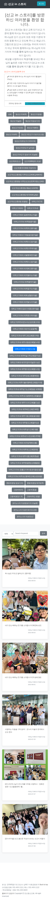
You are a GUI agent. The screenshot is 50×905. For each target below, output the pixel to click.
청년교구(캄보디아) (32, 121)
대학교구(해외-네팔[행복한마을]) (25, 255)
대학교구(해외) (17, 208)
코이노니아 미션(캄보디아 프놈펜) (25, 503)
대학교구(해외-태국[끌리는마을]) (25, 275)
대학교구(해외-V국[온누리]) (25, 349)
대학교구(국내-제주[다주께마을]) (25, 248)
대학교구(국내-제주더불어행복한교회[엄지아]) (25, 383)
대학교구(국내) (32, 208)
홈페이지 (5, 893)
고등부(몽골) (32, 490)
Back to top (44, 885)
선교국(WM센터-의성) (32, 161)
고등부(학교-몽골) (33, 496)
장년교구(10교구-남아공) (25, 148)
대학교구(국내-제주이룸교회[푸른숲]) (25, 456)
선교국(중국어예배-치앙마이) (25, 168)
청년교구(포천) (17, 128)
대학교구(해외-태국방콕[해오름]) (25, 443)
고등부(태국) (18, 490)
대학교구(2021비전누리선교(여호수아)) (25, 322)
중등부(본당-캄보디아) (14, 483)
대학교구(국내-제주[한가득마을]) (25, 315)
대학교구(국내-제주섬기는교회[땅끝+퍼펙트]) (25, 389)
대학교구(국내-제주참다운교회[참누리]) (25, 369)
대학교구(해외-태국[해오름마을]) (25, 269)
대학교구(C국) (37, 202)
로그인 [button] (41, 4)
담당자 (11, 893)
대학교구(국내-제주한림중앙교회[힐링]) (25, 463)
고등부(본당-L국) (16, 496)
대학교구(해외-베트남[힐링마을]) (25, 295)
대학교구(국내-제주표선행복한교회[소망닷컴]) (25, 476)
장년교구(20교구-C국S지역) (25, 141)
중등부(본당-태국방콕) (35, 483)
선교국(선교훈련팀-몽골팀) (18, 202)
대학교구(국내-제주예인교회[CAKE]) (25, 409)
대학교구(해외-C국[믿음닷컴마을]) (25, 235)
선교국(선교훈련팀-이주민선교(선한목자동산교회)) (25, 181)
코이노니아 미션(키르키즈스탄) (25, 510)
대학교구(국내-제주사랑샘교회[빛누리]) (25, 342)
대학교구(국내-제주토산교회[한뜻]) (25, 450)
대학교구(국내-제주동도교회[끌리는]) (25, 423)
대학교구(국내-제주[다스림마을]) (25, 262)
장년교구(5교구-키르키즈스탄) (32, 134)
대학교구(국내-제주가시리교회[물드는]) (25, 403)
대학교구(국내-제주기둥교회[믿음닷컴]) (25, 416)
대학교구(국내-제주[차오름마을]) (25, 228)
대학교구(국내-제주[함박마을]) (25, 282)
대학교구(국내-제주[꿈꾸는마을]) (25, 289)
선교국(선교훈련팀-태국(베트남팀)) (25, 195)
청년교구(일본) (15, 121)
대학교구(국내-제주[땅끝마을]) (25, 222)
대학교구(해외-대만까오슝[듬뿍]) (25, 329)
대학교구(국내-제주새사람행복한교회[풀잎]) (25, 396)
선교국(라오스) (14, 161)
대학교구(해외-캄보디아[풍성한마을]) (25, 309)
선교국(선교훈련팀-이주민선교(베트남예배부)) (25, 175)
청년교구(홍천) (32, 128)
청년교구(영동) (36, 114)
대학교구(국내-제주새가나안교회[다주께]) (25, 436)
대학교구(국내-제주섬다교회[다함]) (25, 429)
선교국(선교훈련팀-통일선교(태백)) (25, 188)
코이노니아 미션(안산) (25, 517)
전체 (10, 114)
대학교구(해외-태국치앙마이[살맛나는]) (25, 362)
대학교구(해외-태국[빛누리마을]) (25, 302)
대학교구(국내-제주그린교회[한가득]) (25, 336)
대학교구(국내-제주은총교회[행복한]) (25, 376)
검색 (43, 533)
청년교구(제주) (21, 114)
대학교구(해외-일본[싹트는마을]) (25, 215)
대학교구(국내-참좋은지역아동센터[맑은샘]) (25, 470)
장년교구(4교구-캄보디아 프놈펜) (25, 155)
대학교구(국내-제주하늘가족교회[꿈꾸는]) (25, 356)
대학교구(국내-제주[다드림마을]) (25, 242)
